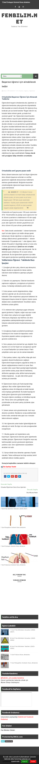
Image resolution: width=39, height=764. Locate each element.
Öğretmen (32, 91)
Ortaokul (20, 91)
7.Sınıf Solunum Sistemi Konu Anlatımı (13, 565)
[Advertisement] (19, 51)
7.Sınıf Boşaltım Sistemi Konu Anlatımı (13, 527)
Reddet (33, 761)
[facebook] (15, 7)
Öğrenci (26, 91)
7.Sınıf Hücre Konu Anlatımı (20, 654)
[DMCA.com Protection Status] (7, 741)
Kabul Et (24, 761)
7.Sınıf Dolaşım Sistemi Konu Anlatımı (16, 2)
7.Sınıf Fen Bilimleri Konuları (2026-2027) (14, 509)
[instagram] (23, 7)
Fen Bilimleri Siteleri (8, 730)
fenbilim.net (19, 18)
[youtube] (19, 7)
